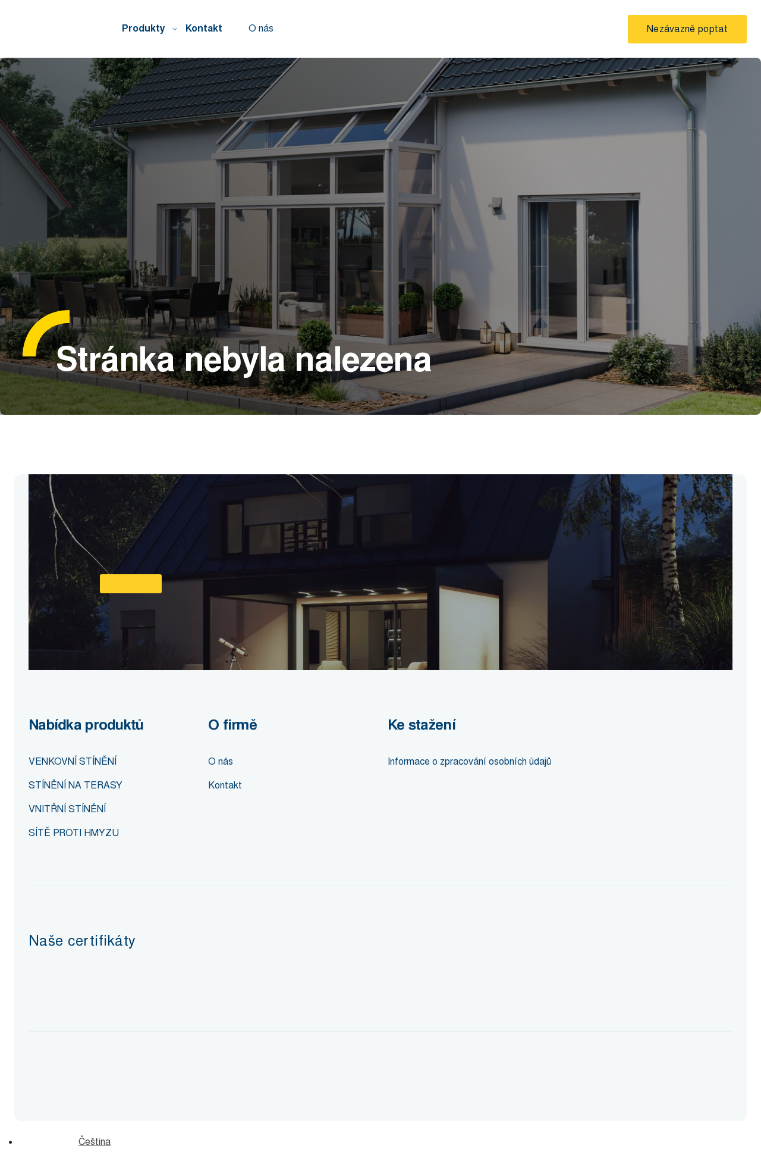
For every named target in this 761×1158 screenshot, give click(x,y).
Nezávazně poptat (687, 29)
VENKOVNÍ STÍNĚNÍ (73, 761)
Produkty (143, 28)
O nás (261, 28)
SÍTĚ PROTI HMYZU (74, 833)
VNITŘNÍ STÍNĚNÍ (67, 809)
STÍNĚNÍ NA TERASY (75, 785)
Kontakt (203, 28)
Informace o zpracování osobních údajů (469, 761)
